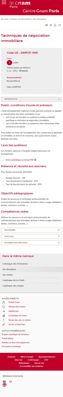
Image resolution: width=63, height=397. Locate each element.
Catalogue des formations (15, 264)
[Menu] (4, 3)
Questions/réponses (47, 357)
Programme (9, 230)
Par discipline (39, 19)
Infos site (18, 360)
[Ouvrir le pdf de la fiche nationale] (55, 25)
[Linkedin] (10, 381)
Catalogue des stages (13, 286)
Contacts (11, 357)
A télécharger (33, 360)
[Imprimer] (46, 25)
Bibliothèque (24, 363)
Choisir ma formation (20, 19)
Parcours (9, 236)
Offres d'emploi (27, 357)
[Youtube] (4, 381)
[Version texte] (51, 25)
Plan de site (39, 363)
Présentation (10, 99)
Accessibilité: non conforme (31, 366)
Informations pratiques (15, 243)
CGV (46, 360)
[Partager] (59, 25)
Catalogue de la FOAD (13, 280)
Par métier (8, 275)
